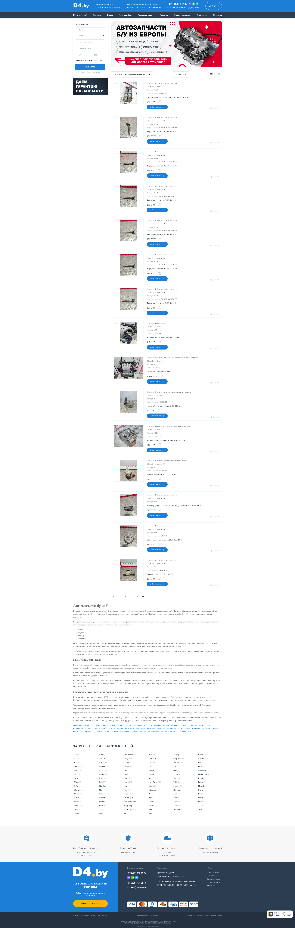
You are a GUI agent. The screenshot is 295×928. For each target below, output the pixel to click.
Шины (110, 15)
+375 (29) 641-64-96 (191, 8)
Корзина (215, 6)
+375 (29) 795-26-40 (175, 8)
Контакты (217, 15)
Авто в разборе (125, 15)
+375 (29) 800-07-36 (177, 4)
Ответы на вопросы (182, 15)
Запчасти (97, 15)
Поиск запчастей (80, 15)
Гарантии (164, 15)
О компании (202, 15)
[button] (90, 30)
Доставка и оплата (145, 15)
